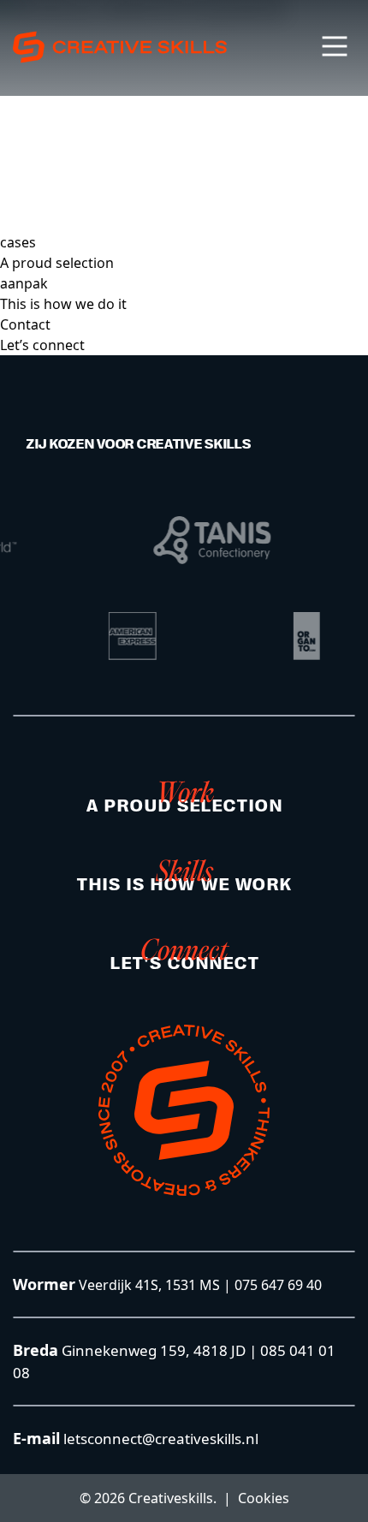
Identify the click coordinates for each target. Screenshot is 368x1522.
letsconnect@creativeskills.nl (159, 1438)
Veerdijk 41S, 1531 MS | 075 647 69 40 (200, 1284)
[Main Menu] (334, 46)
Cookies (263, 1498)
